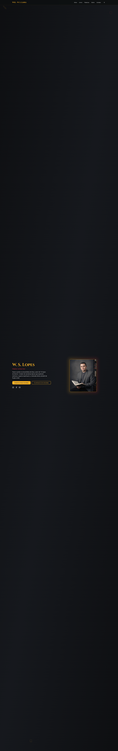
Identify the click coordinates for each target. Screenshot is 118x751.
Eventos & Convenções (41, 382)
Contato (99, 2)
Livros (80, 2)
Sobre (92, 2)
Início (75, 2)
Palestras (86, 2)
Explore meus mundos (21, 382)
